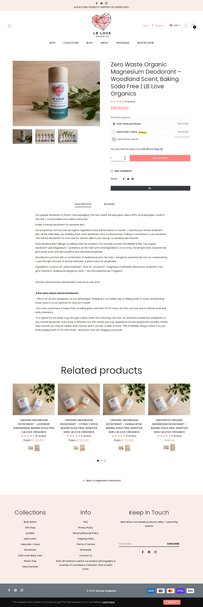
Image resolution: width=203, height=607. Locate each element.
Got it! (172, 602)
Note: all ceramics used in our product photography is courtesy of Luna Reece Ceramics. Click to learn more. (85, 565)
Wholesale (85, 549)
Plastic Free (30, 561)
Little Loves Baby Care (30, 555)
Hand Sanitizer (30, 566)
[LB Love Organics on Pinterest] (101, 3)
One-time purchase (129, 123)
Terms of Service (85, 544)
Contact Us (85, 555)
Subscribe (173, 543)
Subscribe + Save (131, 132)
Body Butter (30, 521)
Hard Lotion (30, 538)
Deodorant (30, 549)
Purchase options (120, 117)
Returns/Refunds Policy (85, 533)
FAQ (85, 521)
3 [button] (105, 461)
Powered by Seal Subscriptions (182, 137)
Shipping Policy (86, 538)
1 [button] (98, 461)
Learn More (109, 602)
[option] (33, 421)
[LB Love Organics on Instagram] (106, 3)
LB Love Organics (106, 590)
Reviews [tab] (109, 204)
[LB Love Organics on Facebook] (97, 3)
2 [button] (101, 461)
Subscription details (127, 139)
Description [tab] (83, 204)
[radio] (114, 123)
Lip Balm (30, 533)
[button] (118, 101)
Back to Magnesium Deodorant (103, 480)
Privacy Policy (85, 527)
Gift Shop (30, 527)
